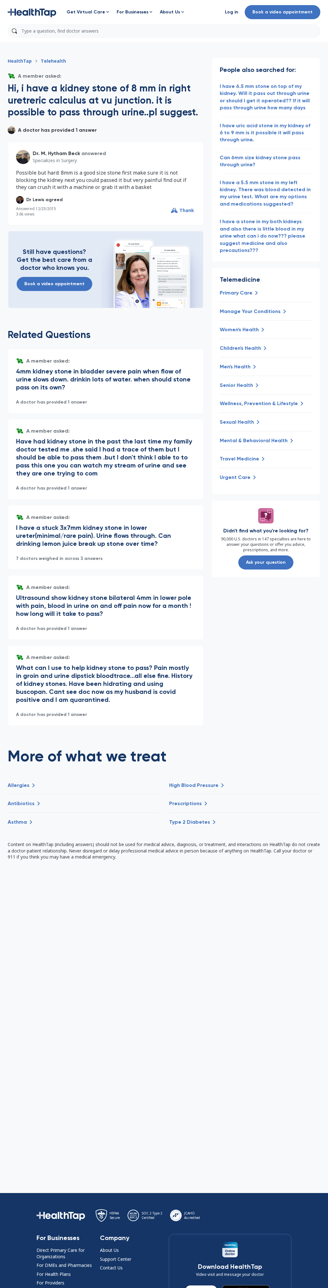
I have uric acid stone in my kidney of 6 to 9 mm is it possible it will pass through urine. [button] (265, 132)
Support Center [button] (115, 1259)
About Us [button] (109, 1250)
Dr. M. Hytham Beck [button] (56, 153)
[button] (32, 12)
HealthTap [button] (20, 61)
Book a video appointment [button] (282, 12)
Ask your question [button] (266, 562)
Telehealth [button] (53, 61)
